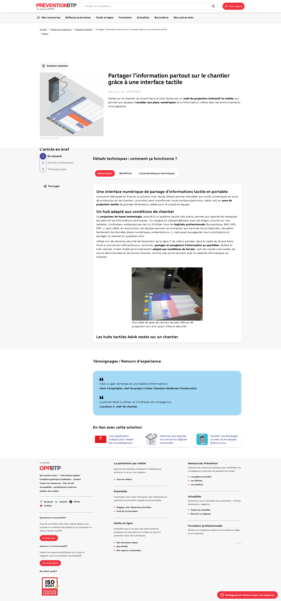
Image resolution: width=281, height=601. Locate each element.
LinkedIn (63, 502)
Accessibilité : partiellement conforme (58, 487)
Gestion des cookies (49, 491)
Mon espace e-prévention (128, 550)
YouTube (48, 506)
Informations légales (70, 475)
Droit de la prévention (127, 511)
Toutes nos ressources (60, 29)
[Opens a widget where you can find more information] (247, 595)
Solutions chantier (83, 29)
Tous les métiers (124, 479)
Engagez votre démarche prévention (133, 507)
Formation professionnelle (205, 525)
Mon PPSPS (122, 546)
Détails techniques (60, 163)
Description (105, 173)
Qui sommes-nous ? (49, 475)
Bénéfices (125, 173)
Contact (77, 479)
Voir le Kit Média (50, 563)
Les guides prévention (201, 477)
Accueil (43, 29)
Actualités (194, 496)
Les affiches (196, 480)
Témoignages (56, 169)
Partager (54, 186)
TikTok (77, 502)
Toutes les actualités (200, 510)
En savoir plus (48, 538)
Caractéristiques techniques (156, 173)
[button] (233, 6)
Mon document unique (127, 542)
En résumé (54, 156)
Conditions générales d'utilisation (55, 479)
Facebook (48, 502)
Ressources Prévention (203, 463)
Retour (45, 34)
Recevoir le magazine (201, 514)
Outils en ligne (123, 523)
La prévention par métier (130, 463)
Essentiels (120, 491)
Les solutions (197, 484)
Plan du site (68, 483)
